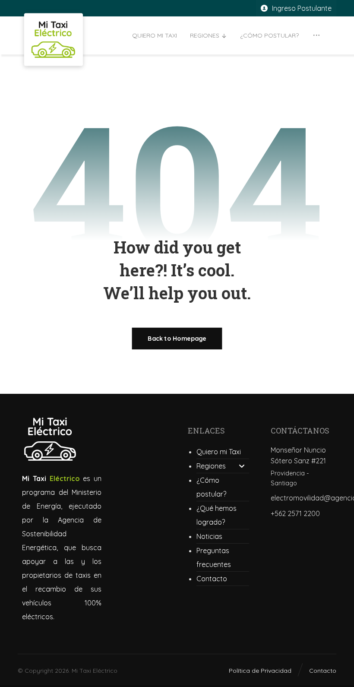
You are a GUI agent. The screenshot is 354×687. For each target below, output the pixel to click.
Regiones (211, 466)
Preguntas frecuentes (213, 557)
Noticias (209, 536)
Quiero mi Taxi (218, 451)
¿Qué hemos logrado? (216, 515)
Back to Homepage (177, 338)
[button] (316, 35)
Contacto (211, 578)
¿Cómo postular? (211, 487)
